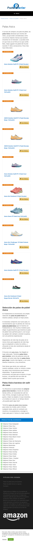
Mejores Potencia (8, 447)
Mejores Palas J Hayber (10, 458)
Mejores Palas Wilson (10, 469)
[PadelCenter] (16, 6)
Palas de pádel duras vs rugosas (12, 484)
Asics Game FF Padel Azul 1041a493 (15, 216)
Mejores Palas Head (9, 456)
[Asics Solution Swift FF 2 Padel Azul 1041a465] (16, 81)
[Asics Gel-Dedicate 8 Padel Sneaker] (16, 190)
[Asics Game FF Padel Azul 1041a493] (16, 210)
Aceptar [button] (11, 539)
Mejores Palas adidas (10, 430)
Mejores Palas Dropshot (10, 449)
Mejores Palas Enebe (10, 454)
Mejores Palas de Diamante (12, 441)
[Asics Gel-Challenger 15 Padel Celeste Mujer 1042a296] (16, 233)
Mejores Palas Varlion (10, 428)
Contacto (5, 486)
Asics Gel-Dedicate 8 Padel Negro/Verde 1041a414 (12, 297)
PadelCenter (4, 18)
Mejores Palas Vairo (9, 464)
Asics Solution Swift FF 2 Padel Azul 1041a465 (15, 91)
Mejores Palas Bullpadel (11, 424)
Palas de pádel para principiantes (12, 481)
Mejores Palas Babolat (10, 434)
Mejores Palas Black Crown (12, 437)
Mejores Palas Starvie (10, 462)
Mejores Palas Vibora (10, 467)
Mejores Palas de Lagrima (11, 443)
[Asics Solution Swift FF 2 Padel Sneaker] (16, 58)
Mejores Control (8, 439)
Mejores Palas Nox (9, 460)
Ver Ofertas (25, 67)
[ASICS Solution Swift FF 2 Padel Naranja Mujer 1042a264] (16, 109)
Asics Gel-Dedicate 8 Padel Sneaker (15, 196)
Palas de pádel (14, 18)
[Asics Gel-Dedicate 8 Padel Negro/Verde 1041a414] (16, 287)
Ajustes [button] (4, 539)
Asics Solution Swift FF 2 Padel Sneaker (16, 64)
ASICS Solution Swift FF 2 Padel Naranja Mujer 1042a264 (16, 119)
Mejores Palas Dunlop (10, 452)
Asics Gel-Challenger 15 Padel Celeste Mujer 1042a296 (16, 243)
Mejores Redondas (9, 445)
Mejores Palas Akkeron (10, 432)
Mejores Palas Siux (9, 426)
